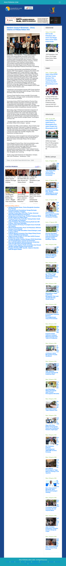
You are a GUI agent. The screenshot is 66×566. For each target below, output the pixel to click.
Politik (12, 561)
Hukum (18, 561)
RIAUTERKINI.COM (11, 2)
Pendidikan (35, 561)
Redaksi (51, 561)
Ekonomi (28, 561)
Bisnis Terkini (44, 561)
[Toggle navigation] (59, 2)
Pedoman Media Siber (35, 563)
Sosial (23, 561)
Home (7, 561)
